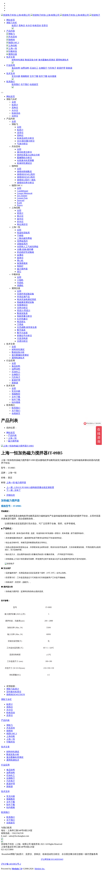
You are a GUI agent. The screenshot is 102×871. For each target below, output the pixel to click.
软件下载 (43, 76)
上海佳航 (12, 45)
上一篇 (30, 487)
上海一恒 (12, 48)
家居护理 (61, 68)
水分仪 (29, 25)
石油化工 (34, 68)
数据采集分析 (31, 60)
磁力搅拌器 (13, 441)
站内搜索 (52, 76)
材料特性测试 (18, 60)
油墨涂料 (25, 68)
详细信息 (10, 495)
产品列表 (10, 31)
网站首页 (10, 20)
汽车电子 (52, 68)
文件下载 (34, 76)
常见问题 (16, 76)
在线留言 (34, 84)
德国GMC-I (13, 42)
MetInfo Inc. (40, 869)
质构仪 (22, 25)
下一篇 (13, 490)
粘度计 (15, 25)
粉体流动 (36, 25)
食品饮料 (16, 68)
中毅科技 (12, 51)
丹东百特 (12, 37)
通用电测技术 (62, 60)
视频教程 (25, 76)
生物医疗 (43, 68)
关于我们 (25, 84)
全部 (14, 102)
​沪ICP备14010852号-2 (11, 864)
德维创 (11, 40)
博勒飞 (11, 34)
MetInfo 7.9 (17, 869)
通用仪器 (12, 54)
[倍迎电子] (45, 15)
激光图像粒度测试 (46, 60)
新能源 (69, 68)
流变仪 (44, 25)
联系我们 (16, 84)
